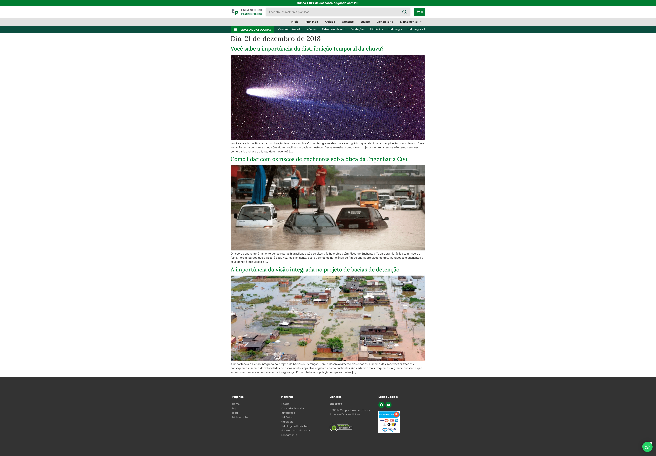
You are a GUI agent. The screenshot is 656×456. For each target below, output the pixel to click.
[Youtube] (388, 405)
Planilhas (311, 22)
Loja (234, 408)
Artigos (330, 22)
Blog (235, 413)
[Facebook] (381, 405)
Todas (285, 404)
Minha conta (409, 22)
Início (295, 22)
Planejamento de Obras (296, 430)
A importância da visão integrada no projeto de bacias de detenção (315, 269)
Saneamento (289, 435)
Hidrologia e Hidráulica (422, 29)
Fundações (358, 29)
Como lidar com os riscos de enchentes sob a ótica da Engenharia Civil (320, 159)
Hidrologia (395, 29)
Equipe (365, 22)
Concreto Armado (290, 29)
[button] (647, 447)
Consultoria (385, 22)
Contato (348, 22)
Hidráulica (376, 29)
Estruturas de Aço (333, 29)
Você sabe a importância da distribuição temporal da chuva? (307, 48)
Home (236, 404)
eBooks (312, 29)
